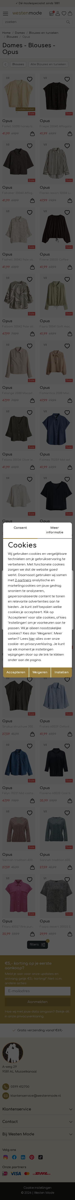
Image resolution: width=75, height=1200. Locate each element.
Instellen (62, 672)
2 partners (23, 580)
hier (32, 639)
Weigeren (39, 672)
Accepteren (15, 672)
